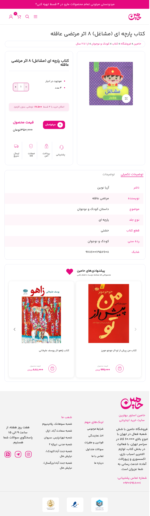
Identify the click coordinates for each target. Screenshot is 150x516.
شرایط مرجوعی (95, 429)
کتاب (115, 44)
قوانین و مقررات (94, 443)
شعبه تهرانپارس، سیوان (58, 438)
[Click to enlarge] (126, 98)
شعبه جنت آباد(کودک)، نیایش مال (58, 453)
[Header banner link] (75, 4)
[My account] (11, 16)
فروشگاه (126, 44)
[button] (120, 368)
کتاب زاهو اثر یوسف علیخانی (54, 351)
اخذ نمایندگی (96, 436)
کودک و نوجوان (100, 44)
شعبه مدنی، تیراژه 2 (60, 444)
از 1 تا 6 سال (82, 44)
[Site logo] (135, 16)
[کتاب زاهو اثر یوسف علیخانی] (41, 313)
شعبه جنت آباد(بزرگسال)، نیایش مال (57, 465)
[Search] (27, 16)
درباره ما (99, 463)
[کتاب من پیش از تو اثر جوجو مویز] (108, 313)
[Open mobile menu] (35, 16)
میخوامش (53, 125)
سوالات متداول (95, 449)
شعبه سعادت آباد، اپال (59, 431)
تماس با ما (97, 456)
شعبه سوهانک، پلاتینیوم (57, 424)
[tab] (132, 174)
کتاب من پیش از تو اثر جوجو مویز (119, 351)
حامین (137, 44)
